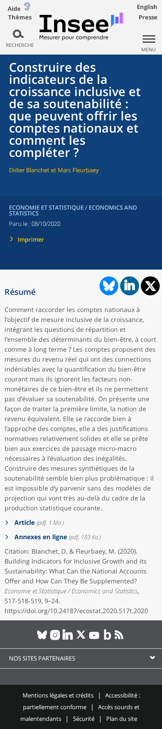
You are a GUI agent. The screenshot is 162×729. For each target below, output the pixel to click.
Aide (14, 9)
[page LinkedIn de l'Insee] (68, 638)
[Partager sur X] (150, 286)
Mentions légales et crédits (58, 695)
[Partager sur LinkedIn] (129, 286)
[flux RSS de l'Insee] (120, 638)
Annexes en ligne (40, 536)
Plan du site (121, 719)
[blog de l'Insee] (107, 638)
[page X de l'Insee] (81, 638)
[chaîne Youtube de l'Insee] (94, 638)
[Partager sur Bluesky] (108, 285)
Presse (148, 17)
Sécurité (83, 719)
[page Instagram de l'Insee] (55, 638)
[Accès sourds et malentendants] (27, 8)
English (147, 7)
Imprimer (31, 239)
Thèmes (20, 17)
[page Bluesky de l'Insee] (42, 638)
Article (24, 522)
